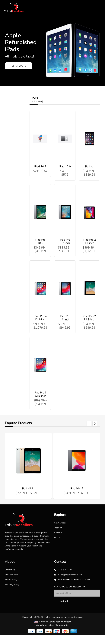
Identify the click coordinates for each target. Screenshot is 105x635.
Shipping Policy (12, 584)
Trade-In (58, 527)
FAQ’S (57, 537)
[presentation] (89, 423)
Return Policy (11, 579)
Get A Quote (60, 522)
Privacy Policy (11, 574)
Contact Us (10, 569)
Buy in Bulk (59, 532)
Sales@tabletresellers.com (70, 574)
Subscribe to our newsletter (70, 586)
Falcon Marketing (56, 625)
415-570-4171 (65, 569)
